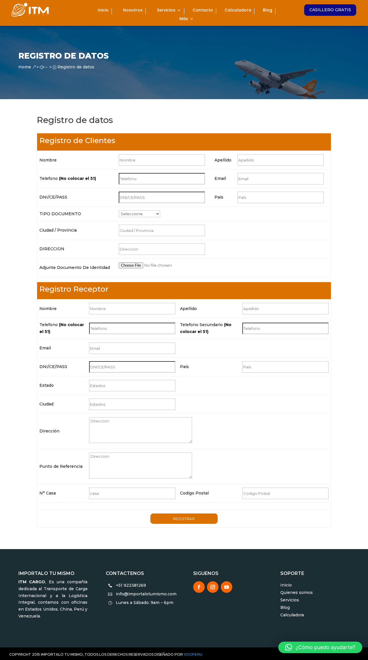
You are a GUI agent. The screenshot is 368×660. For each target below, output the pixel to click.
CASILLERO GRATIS (330, 9)
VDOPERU (192, 654)
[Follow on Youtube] (226, 587)
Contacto (203, 10)
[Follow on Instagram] (212, 587)
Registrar (184, 518)
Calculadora (238, 10)
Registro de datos (63, 56)
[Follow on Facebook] (199, 587)
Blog (267, 10)
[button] (320, 647)
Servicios (166, 10)
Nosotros (133, 10)
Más (183, 19)
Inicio (103, 10)
